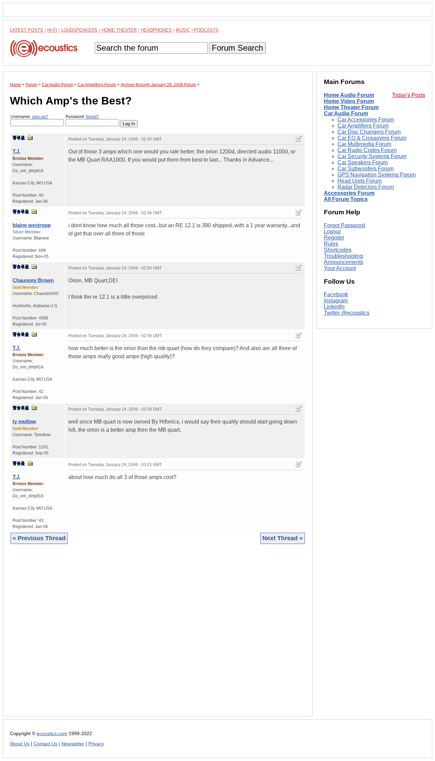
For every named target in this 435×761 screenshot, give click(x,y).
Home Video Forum (349, 101)
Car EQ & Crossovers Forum (371, 138)
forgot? (92, 116)
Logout (332, 231)
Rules (331, 244)
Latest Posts (26, 30)
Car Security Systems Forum (371, 156)
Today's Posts (408, 95)
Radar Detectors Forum (365, 187)
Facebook (336, 295)
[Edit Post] (298, 139)
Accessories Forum (349, 193)
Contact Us (45, 743)
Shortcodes (337, 250)
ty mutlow (24, 421)
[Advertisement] (158, 635)
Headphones (156, 30)
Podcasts (206, 30)
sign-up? (40, 116)
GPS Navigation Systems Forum (376, 175)
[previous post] (19, 212)
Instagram (336, 301)
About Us (20, 743)
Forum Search (237, 47)
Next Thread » (282, 538)
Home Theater (119, 30)
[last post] (23, 138)
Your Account (340, 268)
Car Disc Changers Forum (369, 132)
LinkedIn (334, 307)
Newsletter (73, 743)
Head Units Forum (359, 181)
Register (334, 238)
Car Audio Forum (346, 113)
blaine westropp (32, 225)
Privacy (96, 743)
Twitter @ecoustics (346, 313)
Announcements (343, 262)
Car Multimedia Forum (364, 144)
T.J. (16, 151)
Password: (82, 116)
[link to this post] (30, 137)
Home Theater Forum (351, 107)
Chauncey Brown (33, 280)
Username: (29, 116)
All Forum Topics (346, 199)
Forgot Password (344, 225)
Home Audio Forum (349, 95)
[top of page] (15, 138)
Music (183, 30)
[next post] (19, 138)
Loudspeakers (79, 30)
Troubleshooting (343, 256)
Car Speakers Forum (362, 162)
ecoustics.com (52, 733)
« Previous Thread (39, 538)
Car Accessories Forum (365, 119)
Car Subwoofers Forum (365, 168)
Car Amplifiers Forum (362, 126)
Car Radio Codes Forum (367, 150)
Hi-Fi (52, 30)
